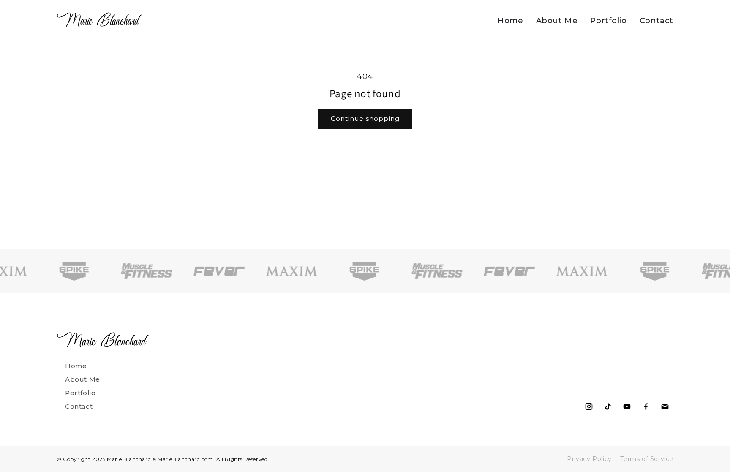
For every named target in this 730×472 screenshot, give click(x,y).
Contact (656, 20)
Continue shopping (365, 119)
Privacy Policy (589, 459)
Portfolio (608, 20)
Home (510, 20)
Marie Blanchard (98, 20)
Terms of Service (646, 459)
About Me (557, 20)
